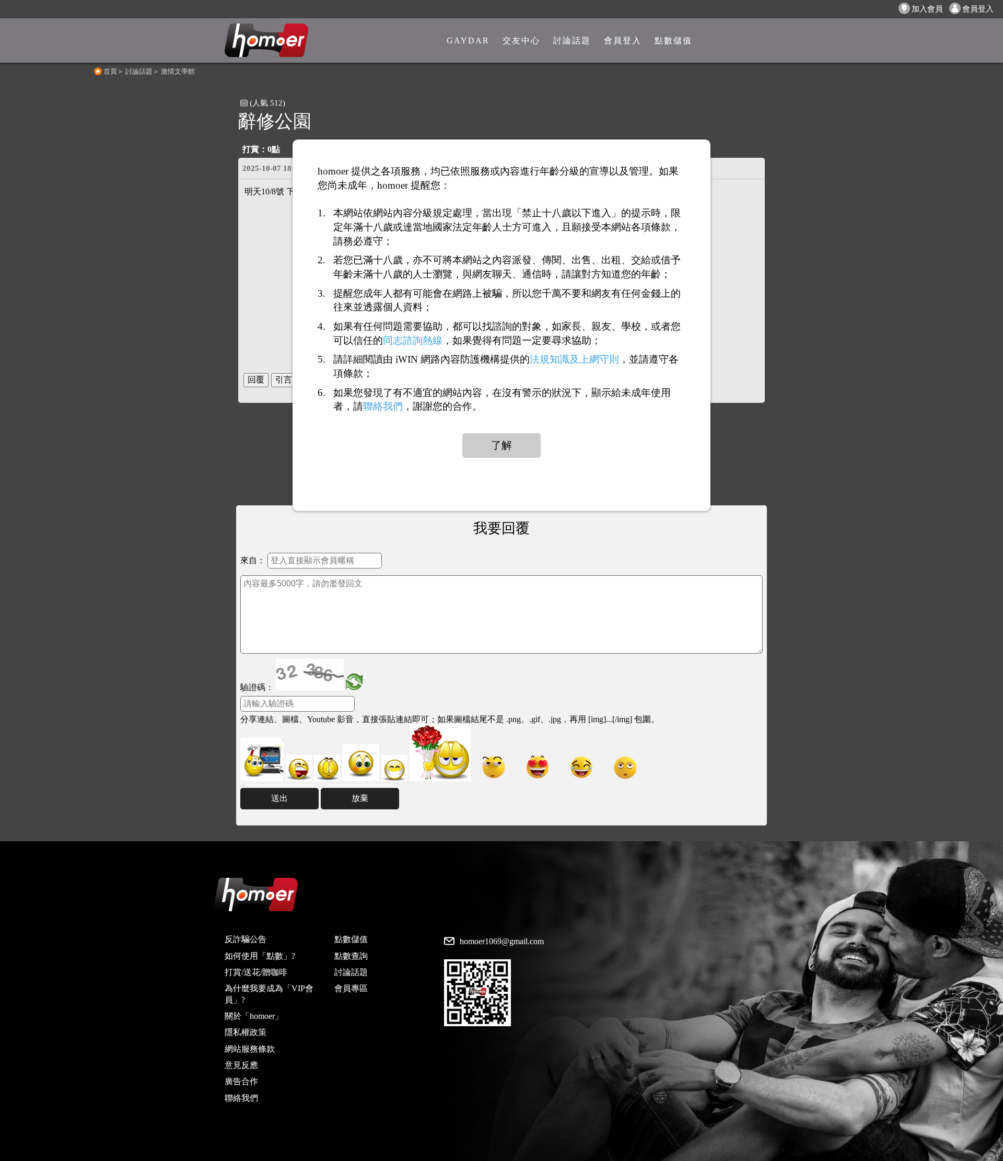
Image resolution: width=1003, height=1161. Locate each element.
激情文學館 (178, 71)
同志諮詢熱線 (412, 339)
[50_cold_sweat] (494, 767)
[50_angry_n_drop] (262, 759)
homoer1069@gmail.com (502, 941)
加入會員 (927, 9)
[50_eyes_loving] (537, 767)
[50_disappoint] (327, 768)
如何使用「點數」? (260, 955)
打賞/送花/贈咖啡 (256, 972)
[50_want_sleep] (625, 767)
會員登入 (978, 9)
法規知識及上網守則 (574, 359)
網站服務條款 (250, 1048)
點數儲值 (351, 939)
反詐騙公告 (245, 939)
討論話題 (139, 71)
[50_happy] (394, 768)
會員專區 (351, 988)
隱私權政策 (245, 1032)
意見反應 (241, 1065)
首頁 (110, 71)
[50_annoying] (299, 768)
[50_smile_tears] (581, 767)
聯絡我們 (241, 1098)
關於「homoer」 (254, 1016)
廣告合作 (241, 1081)
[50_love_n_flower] (440, 752)
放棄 (360, 798)
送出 (279, 798)
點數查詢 (351, 955)
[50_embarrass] (360, 762)
